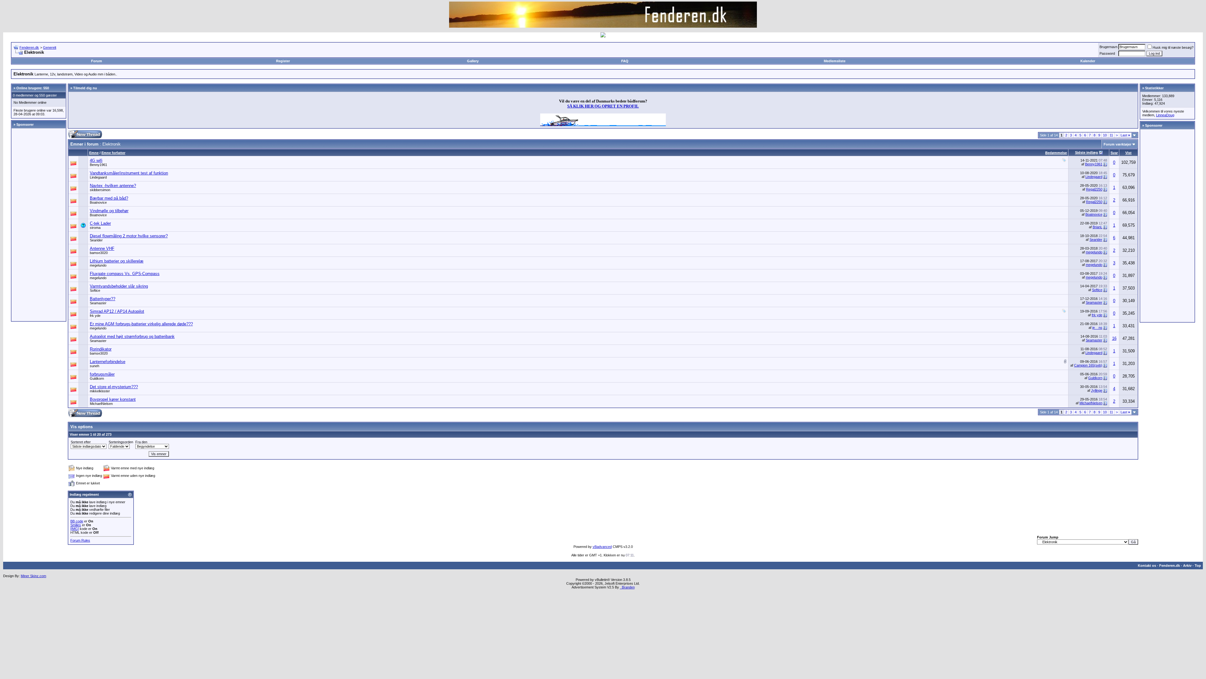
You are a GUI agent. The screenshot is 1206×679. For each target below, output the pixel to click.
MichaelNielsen (101, 404)
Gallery (473, 61)
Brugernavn (1108, 47)
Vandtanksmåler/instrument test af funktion (129, 173)
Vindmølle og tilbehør (109, 210)
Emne (94, 153)
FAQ (624, 61)
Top (1198, 565)
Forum (96, 61)
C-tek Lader (100, 223)
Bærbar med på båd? (109, 198)
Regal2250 (1094, 189)
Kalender (1087, 61)
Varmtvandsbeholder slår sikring (119, 286)
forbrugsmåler (102, 374)
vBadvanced (602, 547)
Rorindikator (100, 349)
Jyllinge (1096, 390)
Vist (1128, 153)
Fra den (141, 442)
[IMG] (74, 529)
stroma (95, 227)
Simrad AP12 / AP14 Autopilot (117, 311)
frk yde (95, 315)
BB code (76, 521)
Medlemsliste (834, 61)
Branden (627, 587)
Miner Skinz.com (33, 576)
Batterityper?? (102, 298)
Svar (1114, 153)
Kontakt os (1147, 565)
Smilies (75, 525)
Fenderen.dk (29, 47)
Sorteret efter (81, 442)
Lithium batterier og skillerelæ (117, 261)
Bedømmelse (1056, 153)
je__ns (1097, 327)
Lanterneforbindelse (107, 361)
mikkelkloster (100, 391)
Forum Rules (80, 540)
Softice (95, 290)
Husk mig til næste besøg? (1173, 47)
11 (1111, 135)
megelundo (1094, 252)
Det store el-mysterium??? (114, 386)
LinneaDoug (1165, 115)
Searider (96, 240)
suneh (94, 366)
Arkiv (1187, 565)
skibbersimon (100, 190)
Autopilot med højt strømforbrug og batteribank (132, 336)
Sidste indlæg (1086, 152)
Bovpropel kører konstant (113, 399)
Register (283, 61)
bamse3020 (99, 253)
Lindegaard (98, 177)
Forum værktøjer (1117, 144)
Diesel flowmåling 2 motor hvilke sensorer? (129, 236)
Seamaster (98, 303)
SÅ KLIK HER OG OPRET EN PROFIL (603, 106)
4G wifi (96, 160)
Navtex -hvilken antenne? (113, 185)
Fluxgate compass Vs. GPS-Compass (125, 273)
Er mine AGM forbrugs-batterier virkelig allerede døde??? (141, 324)
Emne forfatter (113, 153)
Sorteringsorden (121, 442)
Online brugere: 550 (32, 88)
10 (1105, 135)
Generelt (49, 47)
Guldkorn (97, 378)
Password (1107, 53)
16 (1114, 338)
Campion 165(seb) (1088, 365)
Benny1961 (98, 165)
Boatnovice (98, 202)
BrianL (1097, 227)
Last (1125, 135)
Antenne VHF (102, 248)
